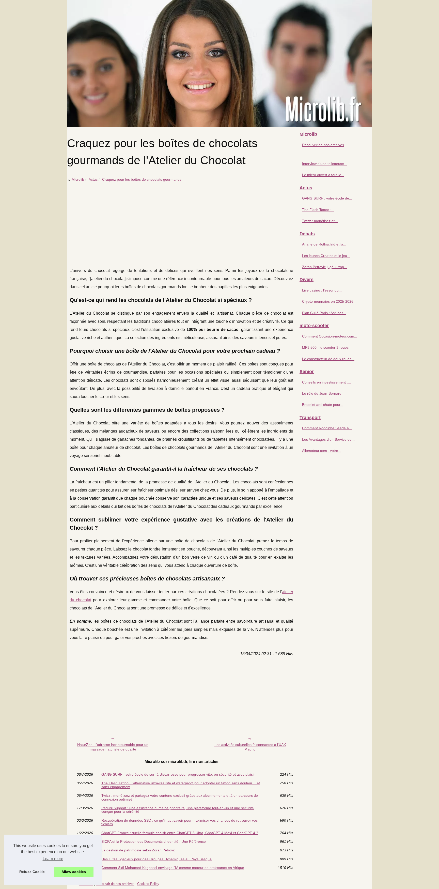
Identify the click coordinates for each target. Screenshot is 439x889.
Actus (93, 179)
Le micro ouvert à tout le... (323, 175)
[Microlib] (219, 63)
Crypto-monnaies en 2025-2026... (329, 301)
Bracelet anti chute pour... (322, 405)
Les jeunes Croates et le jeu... (326, 256)
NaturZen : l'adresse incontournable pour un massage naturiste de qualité (112, 747)
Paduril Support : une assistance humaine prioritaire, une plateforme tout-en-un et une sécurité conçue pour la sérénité (177, 810)
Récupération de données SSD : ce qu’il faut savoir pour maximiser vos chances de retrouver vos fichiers (179, 822)
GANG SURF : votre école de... (327, 198)
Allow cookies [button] (73, 872)
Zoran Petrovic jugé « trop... (324, 267)
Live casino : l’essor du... (322, 290)
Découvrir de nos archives (323, 145)
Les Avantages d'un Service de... (328, 439)
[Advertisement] (181, 220)
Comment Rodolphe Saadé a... (327, 428)
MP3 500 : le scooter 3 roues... (327, 347)
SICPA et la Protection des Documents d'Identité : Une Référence (153, 841)
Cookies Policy (148, 884)
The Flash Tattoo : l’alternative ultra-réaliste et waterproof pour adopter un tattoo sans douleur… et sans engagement (180, 785)
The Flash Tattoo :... (318, 210)
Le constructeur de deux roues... (328, 359)
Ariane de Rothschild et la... (324, 244)
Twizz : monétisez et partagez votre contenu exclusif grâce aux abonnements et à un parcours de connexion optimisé (179, 797)
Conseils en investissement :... (326, 382)
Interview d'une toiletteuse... (324, 164)
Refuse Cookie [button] (32, 872)
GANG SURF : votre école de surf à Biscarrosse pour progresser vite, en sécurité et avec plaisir (178, 774)
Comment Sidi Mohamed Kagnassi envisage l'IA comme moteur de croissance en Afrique (172, 867)
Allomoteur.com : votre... (321, 451)
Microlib (78, 179)
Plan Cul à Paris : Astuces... (324, 313)
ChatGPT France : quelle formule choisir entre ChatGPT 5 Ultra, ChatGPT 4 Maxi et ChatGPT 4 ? (179, 833)
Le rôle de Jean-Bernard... (323, 393)
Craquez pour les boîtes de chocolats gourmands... (143, 179)
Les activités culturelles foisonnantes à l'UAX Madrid (250, 747)
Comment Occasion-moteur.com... (329, 336)
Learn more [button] (53, 858)
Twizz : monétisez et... (320, 221)
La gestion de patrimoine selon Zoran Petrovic (138, 850)
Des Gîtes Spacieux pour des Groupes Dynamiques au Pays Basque (156, 859)
